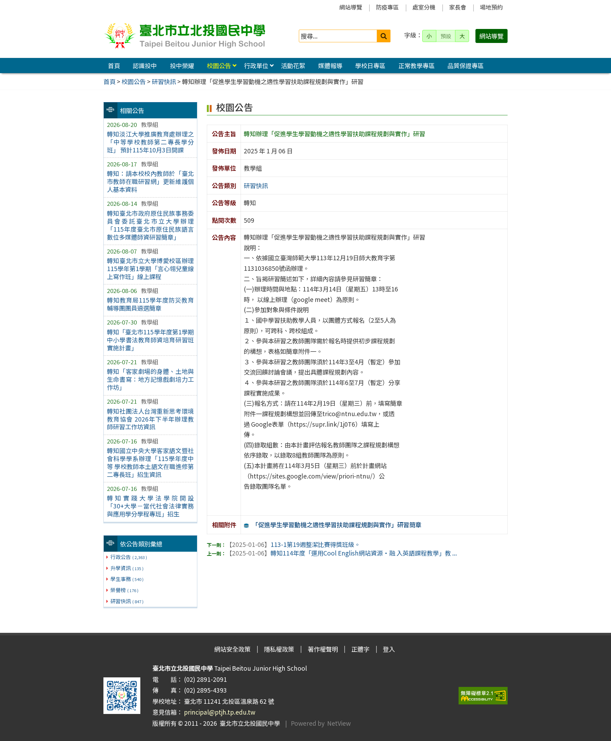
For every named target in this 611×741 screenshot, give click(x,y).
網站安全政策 (232, 649)
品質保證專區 (465, 65)
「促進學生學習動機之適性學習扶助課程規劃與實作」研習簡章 (336, 524)
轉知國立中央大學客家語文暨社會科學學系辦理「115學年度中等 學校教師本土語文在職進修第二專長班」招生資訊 (150, 462)
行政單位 (256, 65)
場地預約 (491, 7)
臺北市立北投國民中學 (248, 723)
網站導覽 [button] (491, 35)
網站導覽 (350, 7)
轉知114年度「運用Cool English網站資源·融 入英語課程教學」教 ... (341, 553)
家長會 (457, 7)
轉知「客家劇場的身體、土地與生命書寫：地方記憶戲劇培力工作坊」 (150, 379)
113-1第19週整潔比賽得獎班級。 (293, 544)
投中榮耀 (182, 65)
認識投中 (145, 65)
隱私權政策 (279, 649)
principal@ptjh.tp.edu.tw (219, 712)
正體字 (360, 649)
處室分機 (423, 7)
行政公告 (128, 557)
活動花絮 (293, 65)
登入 (389, 649)
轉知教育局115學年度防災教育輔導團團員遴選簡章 (150, 304)
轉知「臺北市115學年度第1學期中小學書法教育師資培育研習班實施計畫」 (150, 339)
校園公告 (219, 65)
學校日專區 (370, 65)
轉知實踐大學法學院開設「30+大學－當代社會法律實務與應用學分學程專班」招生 (150, 505)
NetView (339, 723)
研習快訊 (127, 601)
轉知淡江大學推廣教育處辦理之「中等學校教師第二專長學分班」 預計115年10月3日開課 (150, 141)
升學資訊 (127, 568)
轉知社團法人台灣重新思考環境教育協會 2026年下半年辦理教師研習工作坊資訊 (150, 419)
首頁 (114, 65)
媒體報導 (330, 65)
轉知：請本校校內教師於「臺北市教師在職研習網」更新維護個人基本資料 (150, 181)
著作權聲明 (323, 649)
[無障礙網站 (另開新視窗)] (483, 695)
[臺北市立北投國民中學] (184, 36)
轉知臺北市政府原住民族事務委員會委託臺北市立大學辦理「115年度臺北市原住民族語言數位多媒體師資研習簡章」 (150, 225)
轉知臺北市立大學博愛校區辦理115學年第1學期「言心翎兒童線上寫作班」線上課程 (150, 268)
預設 (445, 36)
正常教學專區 (416, 65)
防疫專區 (387, 7)
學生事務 (127, 579)
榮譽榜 (124, 590)
